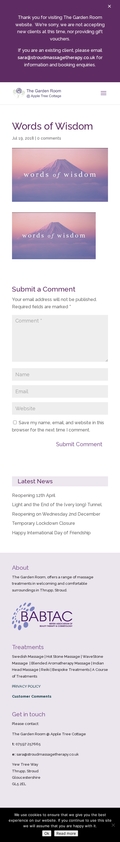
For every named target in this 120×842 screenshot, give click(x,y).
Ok (46, 833)
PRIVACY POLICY (26, 686)
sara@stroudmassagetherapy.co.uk (56, 57)
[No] (113, 825)
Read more (66, 833)
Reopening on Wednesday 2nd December (56, 514)
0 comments (49, 138)
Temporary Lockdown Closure (43, 523)
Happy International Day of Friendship (51, 532)
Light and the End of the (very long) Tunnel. (57, 504)
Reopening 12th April (33, 495)
